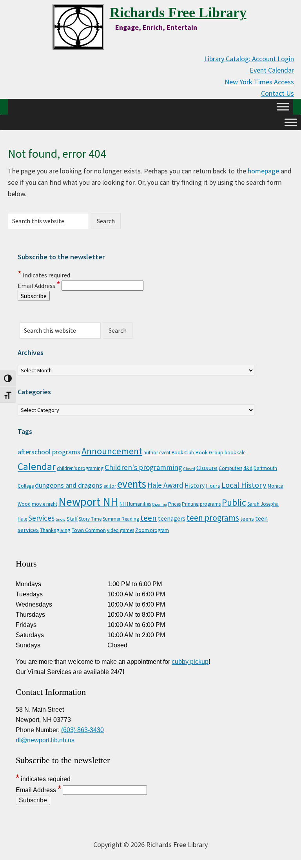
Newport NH (88, 501)
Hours (213, 485)
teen (148, 518)
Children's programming (143, 467)
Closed (189, 468)
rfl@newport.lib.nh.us (45, 740)
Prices (174, 504)
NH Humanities (135, 504)
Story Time (90, 519)
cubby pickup (190, 661)
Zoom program (152, 530)
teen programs (213, 517)
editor (109, 486)
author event (156, 452)
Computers (230, 468)
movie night (44, 504)
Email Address (39, 286)
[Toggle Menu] (283, 106)
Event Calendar (272, 70)
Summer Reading (121, 519)
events (131, 483)
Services (41, 518)
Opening (159, 504)
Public (234, 502)
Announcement (112, 451)
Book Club (183, 452)
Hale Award (165, 485)
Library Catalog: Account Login (249, 58)
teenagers (171, 518)
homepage (263, 170)
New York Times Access (259, 81)
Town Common (89, 530)
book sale (235, 452)
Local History (244, 485)
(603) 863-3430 (82, 730)
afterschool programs (49, 452)
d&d (247, 468)
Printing (190, 504)
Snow (60, 519)
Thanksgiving (55, 530)
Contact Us (277, 93)
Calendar (37, 466)
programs (210, 504)
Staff (72, 518)
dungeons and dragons (68, 485)
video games (120, 530)
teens (247, 518)
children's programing (80, 468)
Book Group (209, 452)
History (195, 485)
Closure (207, 467)
